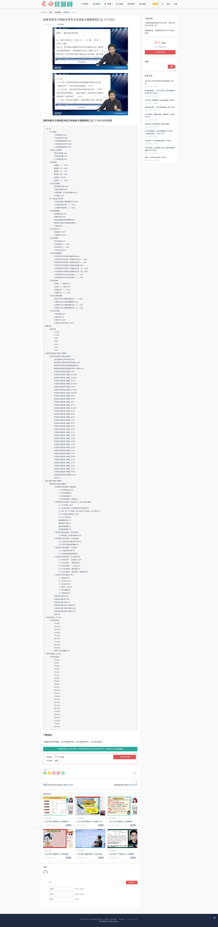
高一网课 (107, 4)
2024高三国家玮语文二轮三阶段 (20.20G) (89, 854)
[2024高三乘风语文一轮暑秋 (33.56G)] (90, 806)
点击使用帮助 (118, 749)
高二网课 (119, 4)
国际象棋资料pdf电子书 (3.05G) (125, 785)
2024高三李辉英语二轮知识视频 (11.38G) (160, 100)
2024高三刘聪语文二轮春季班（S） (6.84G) (121, 822)
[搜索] (162, 3)
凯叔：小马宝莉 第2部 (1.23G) (155, 157)
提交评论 (132, 882)
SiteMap (115, 921)
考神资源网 (57, 4)
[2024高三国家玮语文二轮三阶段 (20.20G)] (90, 838)
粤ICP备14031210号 (106, 921)
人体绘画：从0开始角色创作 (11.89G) (158, 141)
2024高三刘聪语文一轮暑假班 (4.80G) (58, 822)
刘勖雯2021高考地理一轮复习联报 (157, 124)
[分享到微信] (45, 773)
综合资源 (142, 4)
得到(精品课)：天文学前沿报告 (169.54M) (160, 107)
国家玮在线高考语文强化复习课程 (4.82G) (58, 785)
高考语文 (61, 24)
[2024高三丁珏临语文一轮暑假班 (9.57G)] (122, 838)
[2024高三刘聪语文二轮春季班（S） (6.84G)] (122, 806)
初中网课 (96, 4)
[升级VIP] (214, 917)
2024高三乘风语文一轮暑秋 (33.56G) (90, 822)
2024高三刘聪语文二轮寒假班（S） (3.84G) (56, 854)
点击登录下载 (124, 757)
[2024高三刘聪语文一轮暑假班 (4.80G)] (58, 806)
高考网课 (131, 4)
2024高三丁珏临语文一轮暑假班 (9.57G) (121, 854)
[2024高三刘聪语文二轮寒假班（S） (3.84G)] (58, 838)
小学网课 (84, 4)
